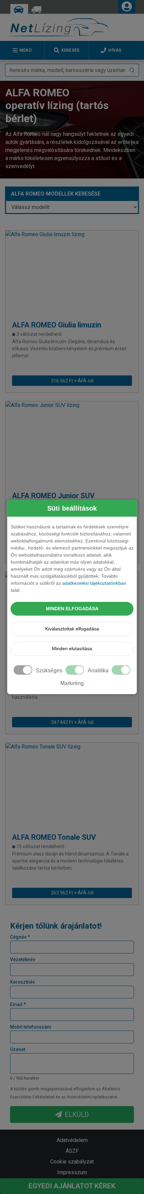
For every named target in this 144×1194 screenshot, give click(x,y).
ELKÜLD (77, 1114)
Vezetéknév (22, 959)
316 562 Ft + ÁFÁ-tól (72, 380)
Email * (18, 1004)
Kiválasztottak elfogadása (72, 628)
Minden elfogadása (72, 608)
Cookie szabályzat (72, 1161)
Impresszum (72, 1172)
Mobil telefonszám (30, 1027)
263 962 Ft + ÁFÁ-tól (72, 892)
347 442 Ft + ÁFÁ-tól (72, 722)
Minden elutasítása (72, 648)
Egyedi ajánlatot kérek (72, 1186)
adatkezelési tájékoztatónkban (94, 583)
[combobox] (72, 70)
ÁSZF (72, 1151)
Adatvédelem (72, 1140)
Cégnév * (20, 937)
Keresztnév (22, 982)
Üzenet (17, 1049)
